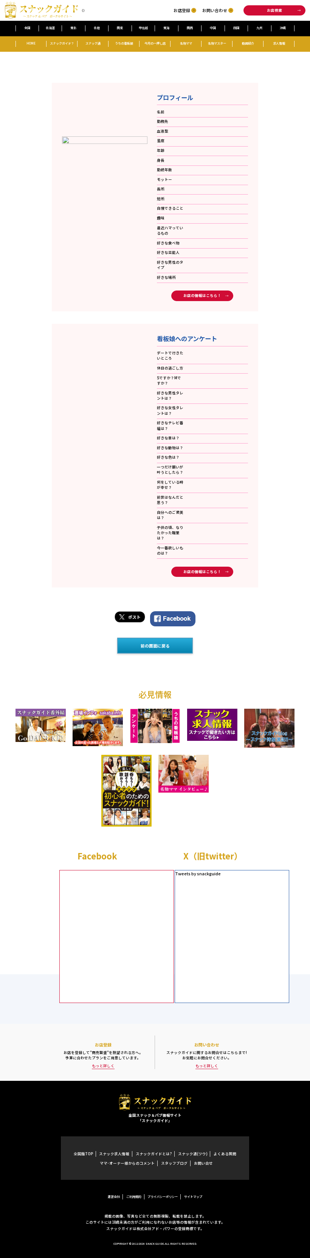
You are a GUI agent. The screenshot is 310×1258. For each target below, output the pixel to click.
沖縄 (283, 27)
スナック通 (93, 43)
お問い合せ (203, 1163)
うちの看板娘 (124, 43)
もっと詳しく (103, 1065)
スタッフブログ (174, 1163)
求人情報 (279, 43)
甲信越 (143, 27)
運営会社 (114, 1196)
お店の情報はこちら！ (202, 295)
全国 (27, 27)
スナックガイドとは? (154, 1153)
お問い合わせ (214, 10)
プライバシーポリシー (162, 1196)
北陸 (97, 27)
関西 (190, 27)
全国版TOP (83, 1153)
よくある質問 (225, 1153)
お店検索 (274, 10)
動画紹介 (248, 43)
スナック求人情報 (114, 1153)
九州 (259, 27)
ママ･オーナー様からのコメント (127, 1163)
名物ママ (186, 43)
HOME (31, 43)
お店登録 (182, 10)
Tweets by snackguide (198, 873)
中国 (213, 27)
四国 (236, 27)
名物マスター (217, 43)
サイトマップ (193, 1196)
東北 (73, 27)
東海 (166, 27)
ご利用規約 (133, 1196)
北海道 (50, 27)
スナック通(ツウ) (193, 1153)
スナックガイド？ (62, 43)
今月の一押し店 (155, 43)
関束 (120, 27)
